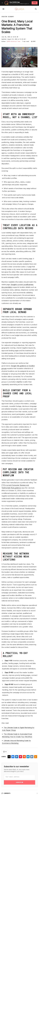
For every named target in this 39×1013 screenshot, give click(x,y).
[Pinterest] (20, 756)
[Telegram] (28, 756)
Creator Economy (8, 16)
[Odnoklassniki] (35, 756)
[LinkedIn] (16, 756)
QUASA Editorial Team (13, 41)
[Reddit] (24, 756)
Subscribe (19, 782)
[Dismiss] (2, 3)
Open (34, 3)
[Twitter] (9, 756)
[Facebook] (12, 756)
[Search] (35, 9)
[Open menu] (3, 9)
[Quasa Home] (19, 9)
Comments (7, 793)
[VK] (31, 756)
